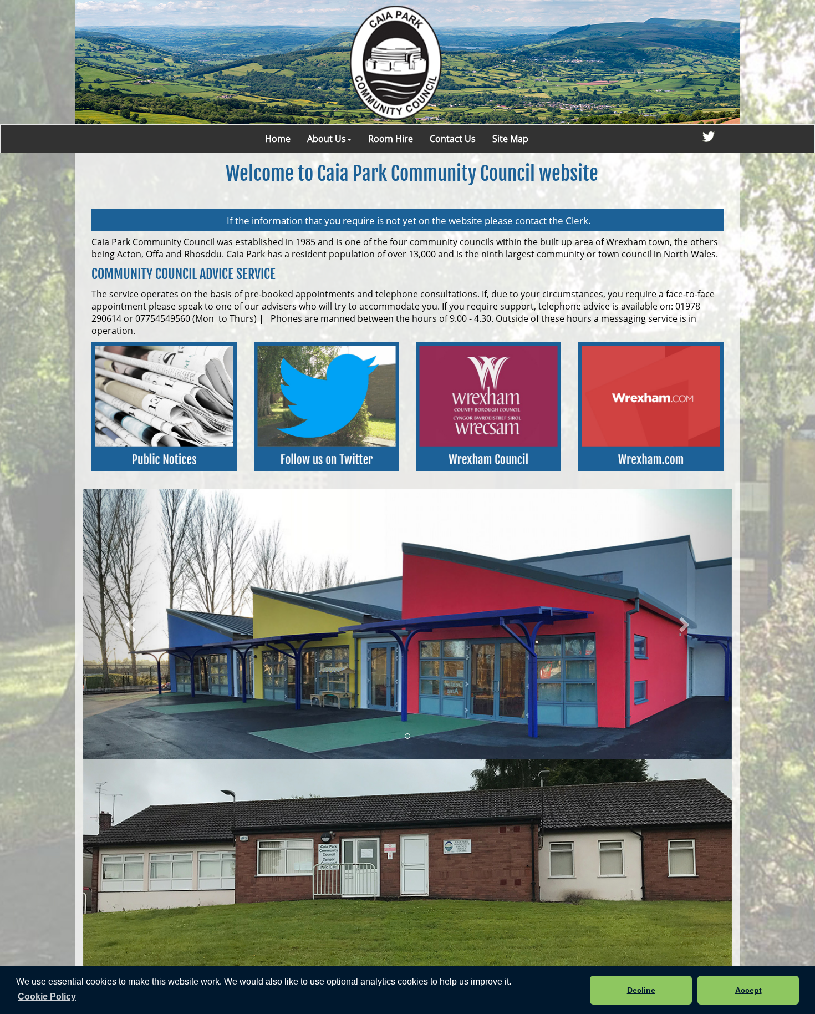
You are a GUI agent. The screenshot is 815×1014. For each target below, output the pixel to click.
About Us (326, 139)
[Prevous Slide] (132, 624)
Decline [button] (641, 990)
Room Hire (390, 139)
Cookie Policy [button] (47, 996)
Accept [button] (748, 990)
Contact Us (453, 139)
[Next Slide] (683, 624)
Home (278, 139)
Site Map (510, 139)
